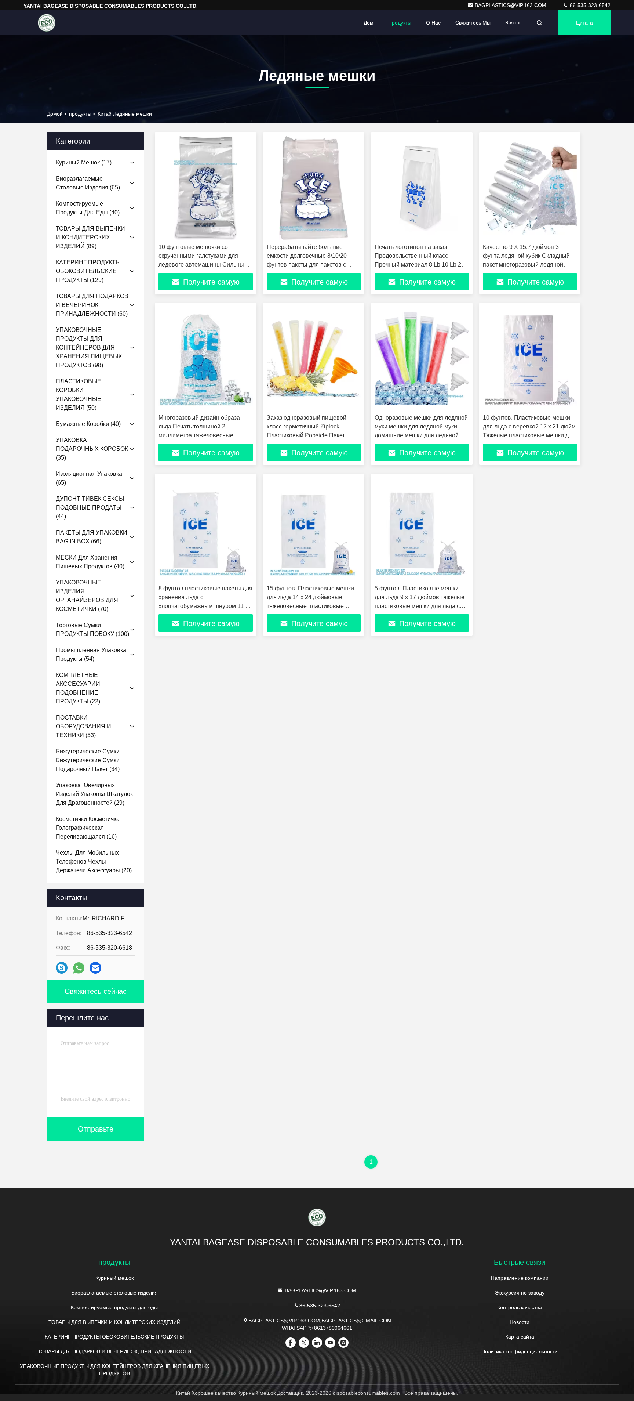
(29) (94, 794)
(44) (90, 508)
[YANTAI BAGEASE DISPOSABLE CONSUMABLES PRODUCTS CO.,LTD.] (46, 23)
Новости (519, 1322)
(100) (92, 629)
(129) (88, 271)
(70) (87, 595)
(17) (84, 162)
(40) (88, 208)
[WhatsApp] (78, 967)
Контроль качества (519, 1307)
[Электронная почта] (95, 968)
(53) (83, 726)
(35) (92, 449)
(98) (89, 347)
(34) (88, 760)
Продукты (399, 23)
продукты (80, 114)
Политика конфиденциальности (519, 1351)
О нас (433, 23)
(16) (88, 828)
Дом (369, 23)
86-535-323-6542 (589, 5)
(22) (78, 688)
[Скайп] (61, 968)
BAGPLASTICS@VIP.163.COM (511, 5)
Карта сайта (519, 1337)
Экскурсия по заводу (519, 1293)
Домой (55, 114)
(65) (88, 183)
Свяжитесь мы (473, 23)
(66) (91, 536)
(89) (90, 237)
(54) (91, 654)
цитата (584, 23)
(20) (94, 861)
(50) (78, 394)
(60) (92, 305)
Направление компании (520, 1278)
